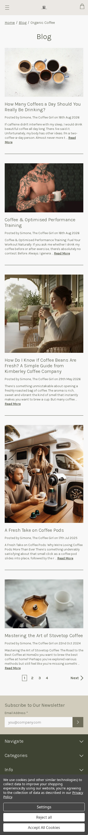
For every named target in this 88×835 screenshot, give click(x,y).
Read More (62, 253)
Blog (23, 22)
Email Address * (16, 713)
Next (75, 678)
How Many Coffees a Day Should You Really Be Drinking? (43, 106)
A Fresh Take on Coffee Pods (34, 530)
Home (10, 22)
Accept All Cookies (44, 827)
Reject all (44, 817)
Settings (44, 807)
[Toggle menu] (7, 7)
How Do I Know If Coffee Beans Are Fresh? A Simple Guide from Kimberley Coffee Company (40, 365)
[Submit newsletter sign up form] (78, 722)
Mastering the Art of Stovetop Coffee (44, 635)
